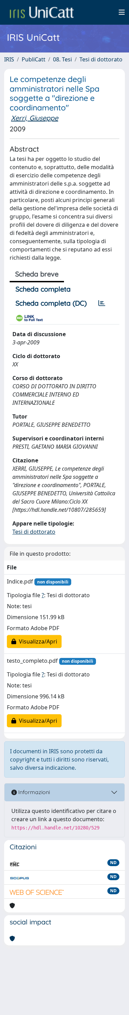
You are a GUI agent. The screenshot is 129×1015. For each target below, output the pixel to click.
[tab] (102, 303)
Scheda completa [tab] (43, 289)
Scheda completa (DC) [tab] (51, 303)
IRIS (9, 59)
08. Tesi (62, 59)
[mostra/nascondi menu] (122, 12)
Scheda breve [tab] (36, 274)
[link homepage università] (41, 12)
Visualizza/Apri (36, 641)
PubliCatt (33, 59)
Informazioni (33, 792)
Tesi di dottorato (100, 59)
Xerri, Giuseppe (34, 118)
